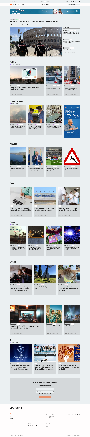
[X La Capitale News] (75, 1)
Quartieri (14, 4)
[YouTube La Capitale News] (79, 1)
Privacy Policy (48, 393)
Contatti (22, 4)
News (11, 4)
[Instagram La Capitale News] (71, 1)
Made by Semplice (77, 435)
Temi (18, 4)
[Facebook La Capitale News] (73, 1)
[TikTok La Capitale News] (77, 1)
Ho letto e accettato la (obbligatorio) (43, 394)
